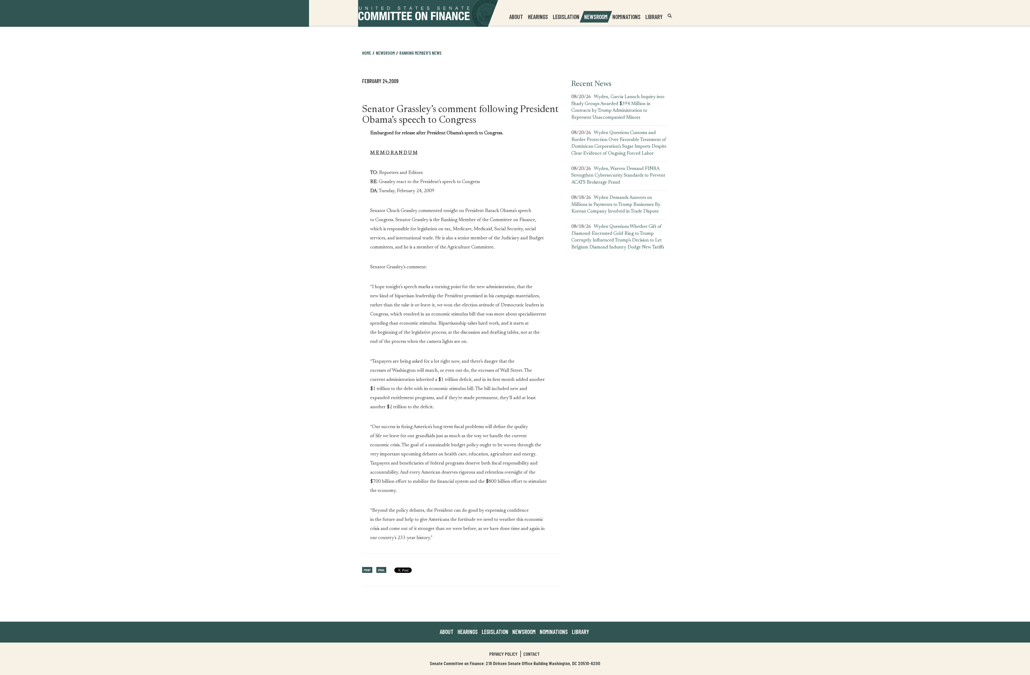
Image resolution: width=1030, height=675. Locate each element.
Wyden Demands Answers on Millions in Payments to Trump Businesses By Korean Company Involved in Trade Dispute (615, 204)
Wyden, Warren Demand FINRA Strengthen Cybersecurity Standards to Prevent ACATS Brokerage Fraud (618, 175)
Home (366, 52)
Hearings (538, 16)
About (447, 631)
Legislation (566, 16)
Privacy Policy (503, 654)
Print (367, 570)
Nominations (626, 16)
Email (381, 570)
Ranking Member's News (420, 52)
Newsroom (524, 631)
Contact (531, 654)
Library (654, 16)
